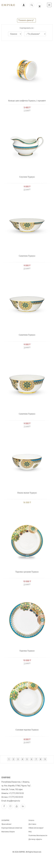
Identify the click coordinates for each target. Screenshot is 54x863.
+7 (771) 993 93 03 (16, 793)
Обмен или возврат (36, 828)
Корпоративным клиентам (12, 828)
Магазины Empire (8, 832)
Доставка (32, 824)
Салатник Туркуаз (27, 255)
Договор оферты (35, 839)
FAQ (30, 832)
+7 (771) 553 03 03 (15, 797)
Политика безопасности (38, 835)
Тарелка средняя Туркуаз (27, 571)
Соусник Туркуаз (27, 177)
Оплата (31, 820)
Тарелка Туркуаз (27, 650)
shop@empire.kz (13, 801)
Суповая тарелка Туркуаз (27, 729)
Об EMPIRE (5, 820)
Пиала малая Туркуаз (27, 492)
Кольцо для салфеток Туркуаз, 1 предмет (27, 100)
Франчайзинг (6, 824)
